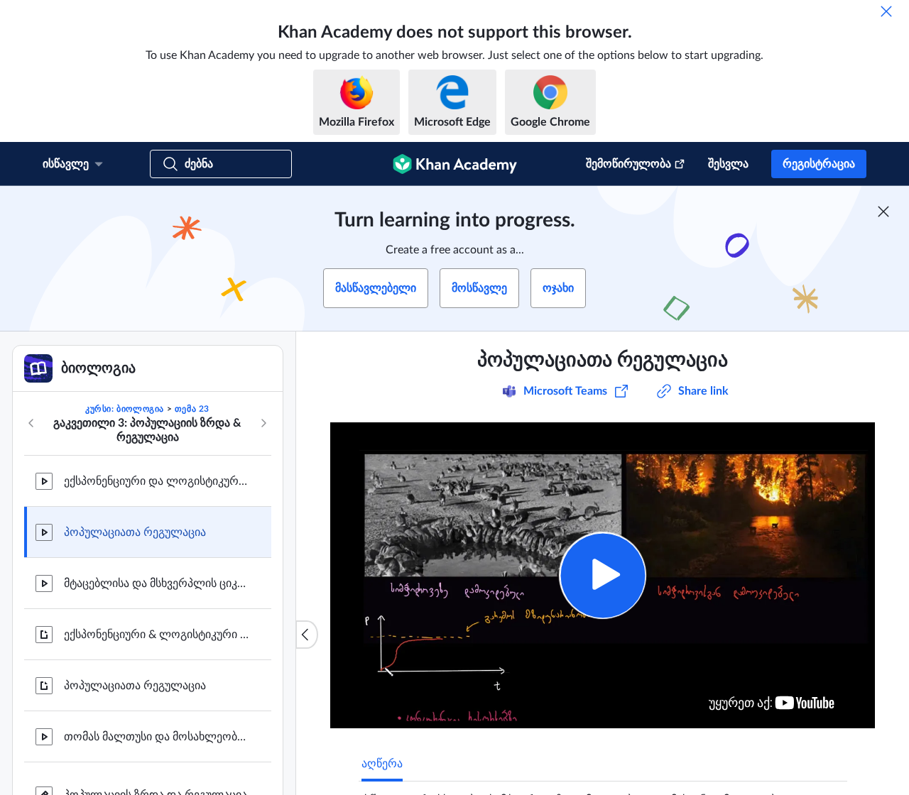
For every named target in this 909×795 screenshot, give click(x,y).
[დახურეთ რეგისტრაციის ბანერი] (883, 211)
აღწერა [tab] (382, 763)
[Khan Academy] (455, 164)
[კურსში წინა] (31, 423)
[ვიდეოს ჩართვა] (603, 575)
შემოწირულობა (628, 164)
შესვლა (728, 164)
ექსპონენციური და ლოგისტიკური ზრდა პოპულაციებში (156, 481)
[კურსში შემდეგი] (263, 423)
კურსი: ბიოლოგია (124, 409)
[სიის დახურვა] (306, 634)
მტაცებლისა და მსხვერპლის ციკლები (156, 583)
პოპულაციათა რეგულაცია (135, 532)
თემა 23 (192, 409)
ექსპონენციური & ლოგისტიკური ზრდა (156, 634)
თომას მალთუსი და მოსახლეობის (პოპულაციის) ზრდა (156, 736)
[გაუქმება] (886, 11)
